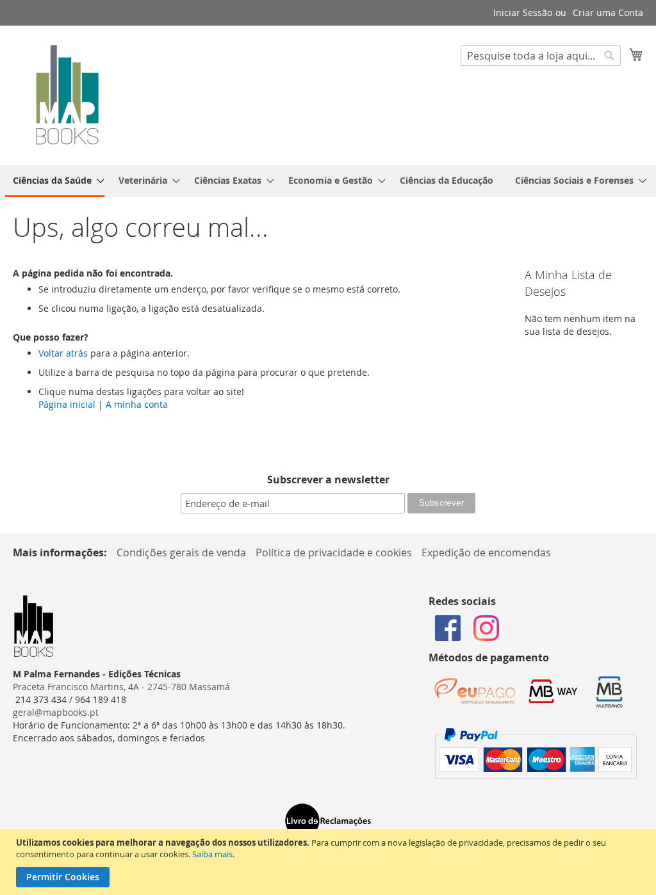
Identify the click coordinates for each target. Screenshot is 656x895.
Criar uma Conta (608, 12)
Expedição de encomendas (486, 552)
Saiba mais (212, 854)
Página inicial (66, 404)
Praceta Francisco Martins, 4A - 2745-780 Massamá (121, 687)
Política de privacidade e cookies (334, 552)
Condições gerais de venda (181, 552)
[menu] (328, 181)
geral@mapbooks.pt (56, 712)
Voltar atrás (63, 353)
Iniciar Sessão (522, 12)
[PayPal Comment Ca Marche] (536, 776)
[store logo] (67, 94)
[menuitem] (54, 181)
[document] (329, 862)
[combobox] (541, 55)
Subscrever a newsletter (328, 479)
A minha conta (137, 404)
